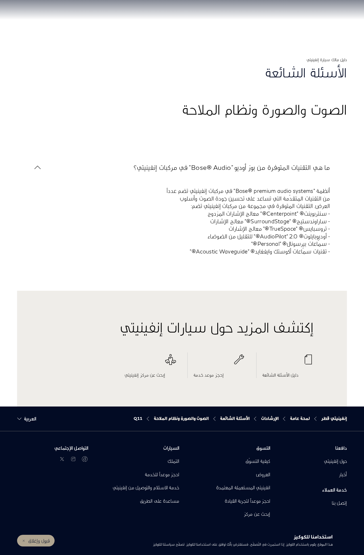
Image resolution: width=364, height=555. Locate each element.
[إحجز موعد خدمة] (219, 362)
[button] (182, 167)
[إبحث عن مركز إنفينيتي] (150, 362)
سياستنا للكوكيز (163, 544)
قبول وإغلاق (38, 540)
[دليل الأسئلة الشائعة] (288, 362)
